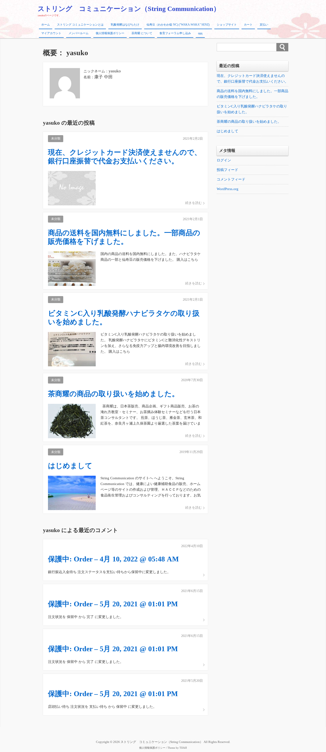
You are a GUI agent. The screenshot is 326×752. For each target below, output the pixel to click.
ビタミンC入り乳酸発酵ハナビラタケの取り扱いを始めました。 (252, 109)
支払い (264, 24)
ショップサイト (227, 24)
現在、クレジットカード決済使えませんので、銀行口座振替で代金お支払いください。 (252, 78)
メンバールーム (78, 33)
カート (248, 24)
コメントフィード (231, 179)
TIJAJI (183, 748)
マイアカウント (51, 33)
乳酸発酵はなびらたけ (125, 24)
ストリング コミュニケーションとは (80, 24)
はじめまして (227, 131)
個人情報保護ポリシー (110, 33)
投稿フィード (227, 170)
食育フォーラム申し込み (175, 33)
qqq (200, 33)
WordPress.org (227, 189)
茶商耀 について (141, 33)
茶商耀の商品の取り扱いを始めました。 (249, 121)
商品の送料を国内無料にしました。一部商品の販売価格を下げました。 (252, 94)
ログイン (224, 160)
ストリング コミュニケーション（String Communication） (129, 8)
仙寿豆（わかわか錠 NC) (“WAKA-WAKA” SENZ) (178, 24)
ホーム (45, 24)
